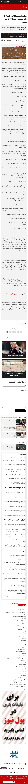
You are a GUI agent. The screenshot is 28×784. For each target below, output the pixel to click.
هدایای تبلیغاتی (22, 655)
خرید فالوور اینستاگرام (21, 651)
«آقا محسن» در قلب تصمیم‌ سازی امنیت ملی (10, 446)
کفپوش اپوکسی (22, 664)
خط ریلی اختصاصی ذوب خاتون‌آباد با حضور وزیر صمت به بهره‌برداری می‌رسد (15, 493)
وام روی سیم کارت (22, 629)
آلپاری (25, 662)
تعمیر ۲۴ (24, 638)
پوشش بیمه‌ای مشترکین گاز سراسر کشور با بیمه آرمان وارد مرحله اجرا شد (15, 525)
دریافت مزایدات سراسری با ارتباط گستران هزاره (15, 613)
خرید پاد (24, 633)
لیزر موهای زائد (22, 611)
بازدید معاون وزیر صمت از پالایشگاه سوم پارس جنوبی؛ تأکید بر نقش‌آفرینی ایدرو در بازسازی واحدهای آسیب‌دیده (15, 592)
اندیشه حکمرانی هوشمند (20, 657)
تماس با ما (17, 768)
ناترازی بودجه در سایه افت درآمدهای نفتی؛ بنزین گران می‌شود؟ (14, 502)
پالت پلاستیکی (23, 672)
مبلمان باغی (23, 640)
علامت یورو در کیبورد (21, 620)
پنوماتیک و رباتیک (21, 559)
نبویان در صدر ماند (11, 293)
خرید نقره (24, 624)
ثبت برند (24, 642)
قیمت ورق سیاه (22, 670)
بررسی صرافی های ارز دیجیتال (19, 681)
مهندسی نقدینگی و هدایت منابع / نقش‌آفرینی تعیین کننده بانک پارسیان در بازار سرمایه (15, 545)
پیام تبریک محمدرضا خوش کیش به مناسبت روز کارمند (15, 540)
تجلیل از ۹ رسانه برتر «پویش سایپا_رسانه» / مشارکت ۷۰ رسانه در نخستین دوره (15, 470)
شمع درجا (24, 614)
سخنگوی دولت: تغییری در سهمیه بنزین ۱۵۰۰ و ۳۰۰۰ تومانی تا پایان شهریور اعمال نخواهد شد (15, 530)
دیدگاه (23, 390)
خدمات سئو (14, 609)
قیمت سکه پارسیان (22, 649)
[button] (2, 2)
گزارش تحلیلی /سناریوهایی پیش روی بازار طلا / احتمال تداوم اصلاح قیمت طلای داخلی (15, 535)
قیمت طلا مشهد (22, 631)
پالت (25, 673)
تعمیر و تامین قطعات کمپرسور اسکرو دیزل (16, 659)
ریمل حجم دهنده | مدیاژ (20, 679)
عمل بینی (24, 653)
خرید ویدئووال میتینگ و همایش (18, 683)
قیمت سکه (23, 622)
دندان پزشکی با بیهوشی (20, 686)
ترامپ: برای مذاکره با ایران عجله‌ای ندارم (10, 421)
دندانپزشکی (23, 635)
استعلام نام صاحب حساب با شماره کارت (17, 684)
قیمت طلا (24, 618)
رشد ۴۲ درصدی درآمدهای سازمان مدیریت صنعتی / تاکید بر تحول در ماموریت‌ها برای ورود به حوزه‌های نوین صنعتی (14, 580)
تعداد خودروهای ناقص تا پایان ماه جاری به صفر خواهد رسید (9, 435)
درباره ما (24, 768)
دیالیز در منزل (23, 675)
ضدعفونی (24, 646)
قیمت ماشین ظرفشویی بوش (19, 616)
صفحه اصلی (24, 40)
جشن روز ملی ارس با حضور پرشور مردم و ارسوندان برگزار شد (14, 585)
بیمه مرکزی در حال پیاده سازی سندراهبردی (16, 506)
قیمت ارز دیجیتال (22, 637)
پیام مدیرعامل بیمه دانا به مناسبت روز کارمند (15, 475)
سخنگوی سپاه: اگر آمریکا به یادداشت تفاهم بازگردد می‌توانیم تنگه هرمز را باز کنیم (15, 568)
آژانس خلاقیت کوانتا (8, 782)
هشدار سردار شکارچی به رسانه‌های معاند (16, 478)
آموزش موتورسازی (22, 677)
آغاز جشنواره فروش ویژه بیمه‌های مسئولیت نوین (14, 515)
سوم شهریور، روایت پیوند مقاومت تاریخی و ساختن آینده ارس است (14, 573)
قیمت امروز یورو (22, 660)
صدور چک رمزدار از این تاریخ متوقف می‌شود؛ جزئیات (10, 427)
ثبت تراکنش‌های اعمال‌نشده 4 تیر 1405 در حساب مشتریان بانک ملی (14, 551)
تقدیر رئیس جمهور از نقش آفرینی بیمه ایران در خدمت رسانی (15, 511)
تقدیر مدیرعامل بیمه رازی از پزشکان (17, 497)
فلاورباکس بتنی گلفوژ (21, 666)
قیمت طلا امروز (23, 668)
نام (25, 385)
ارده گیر (24, 627)
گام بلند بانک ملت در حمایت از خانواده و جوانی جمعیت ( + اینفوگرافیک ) (15, 488)
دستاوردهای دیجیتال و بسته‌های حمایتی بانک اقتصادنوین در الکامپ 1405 (15, 482)
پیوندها (11, 768)
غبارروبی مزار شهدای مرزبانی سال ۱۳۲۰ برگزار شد (15, 597)
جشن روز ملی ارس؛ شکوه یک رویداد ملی (16, 555)
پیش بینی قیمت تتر (21, 625)
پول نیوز (18, 46)
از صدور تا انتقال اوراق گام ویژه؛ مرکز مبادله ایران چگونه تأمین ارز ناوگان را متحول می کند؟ (14, 519)
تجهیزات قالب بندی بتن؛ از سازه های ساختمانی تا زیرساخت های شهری (14, 563)
